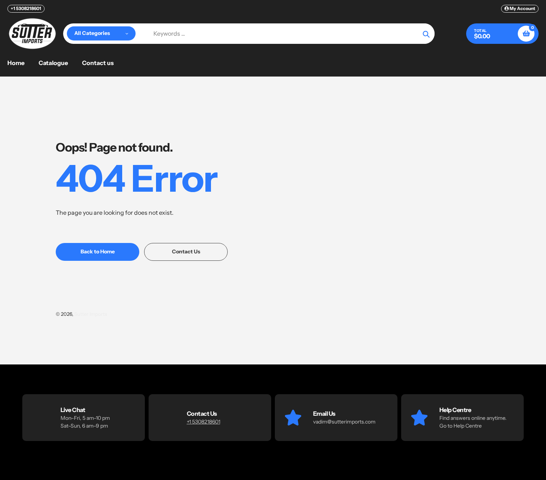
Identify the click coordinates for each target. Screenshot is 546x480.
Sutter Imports (90, 314)
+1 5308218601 (26, 8)
